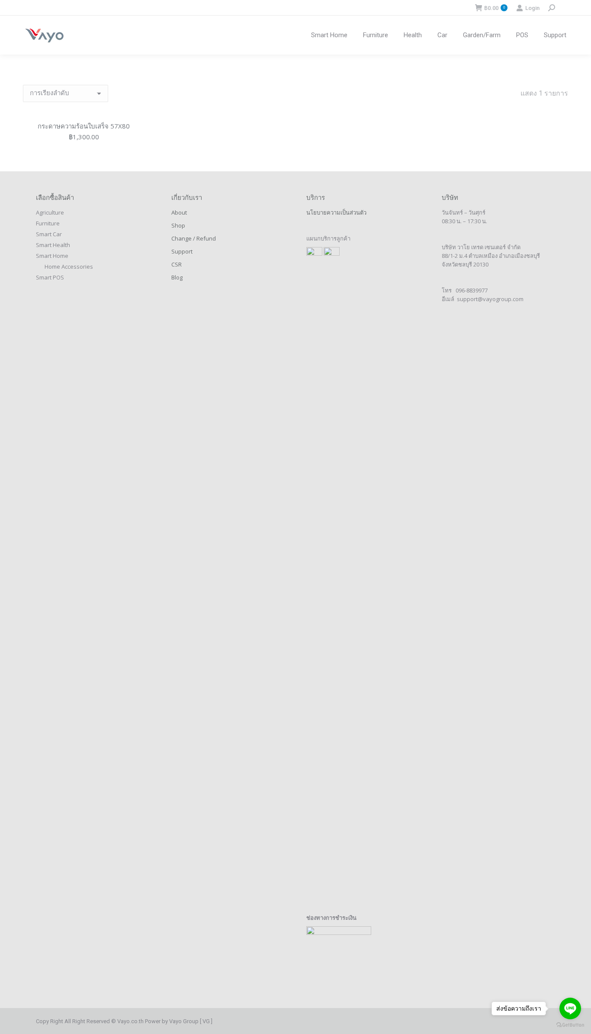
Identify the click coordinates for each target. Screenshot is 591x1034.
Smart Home (52, 256)
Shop (178, 225)
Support (182, 251)
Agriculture (50, 212)
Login (532, 8)
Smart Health (53, 245)
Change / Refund (193, 238)
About (179, 212)
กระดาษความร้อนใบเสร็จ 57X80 (84, 126)
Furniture (48, 223)
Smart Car (49, 234)
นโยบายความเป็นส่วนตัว (336, 212)
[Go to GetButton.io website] (570, 1025)
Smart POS (50, 277)
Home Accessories (69, 266)
